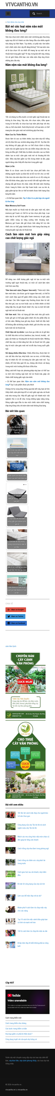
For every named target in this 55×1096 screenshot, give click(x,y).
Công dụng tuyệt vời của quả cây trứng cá (21, 1039)
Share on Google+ (17, 610)
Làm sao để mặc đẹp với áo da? (30, 896)
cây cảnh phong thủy (27, 1061)
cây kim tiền (14, 1061)
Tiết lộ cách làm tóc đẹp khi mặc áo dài (32, 931)
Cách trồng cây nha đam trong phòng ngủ (33, 848)
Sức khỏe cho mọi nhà (15, 22)
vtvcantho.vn (21, 4)
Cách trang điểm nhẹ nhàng (15, 1023)
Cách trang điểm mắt (13, 1018)
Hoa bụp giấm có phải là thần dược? (18, 1034)
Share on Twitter (17, 616)
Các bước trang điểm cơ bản (16, 1029)
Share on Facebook (18, 623)
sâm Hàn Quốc (10, 646)
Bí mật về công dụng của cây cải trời (31, 884)
